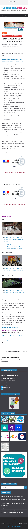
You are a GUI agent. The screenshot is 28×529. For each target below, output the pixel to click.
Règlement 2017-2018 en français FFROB (14, 237)
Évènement (5, 33)
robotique (22, 47)
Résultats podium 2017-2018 (12, 59)
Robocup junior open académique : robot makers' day (12, 35)
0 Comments (21, 44)
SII (25, 47)
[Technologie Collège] (2, 15)
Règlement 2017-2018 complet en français (14, 292)
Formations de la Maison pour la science (15, 351)
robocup (3, 47)
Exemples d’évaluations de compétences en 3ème (12, 496)
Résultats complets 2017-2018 (13, 61)
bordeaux (14, 46)
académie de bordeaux (7, 46)
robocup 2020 (8, 47)
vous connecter (11, 359)
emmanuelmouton (6, 44)
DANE (22, 46)
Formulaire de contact (8, 389)
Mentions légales (17, 526)
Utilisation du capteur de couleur (15, 245)
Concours (18, 46)
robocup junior (14, 47)
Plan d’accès (5, 341)
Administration (10, 526)
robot (19, 47)
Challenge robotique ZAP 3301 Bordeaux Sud (14, 348)
